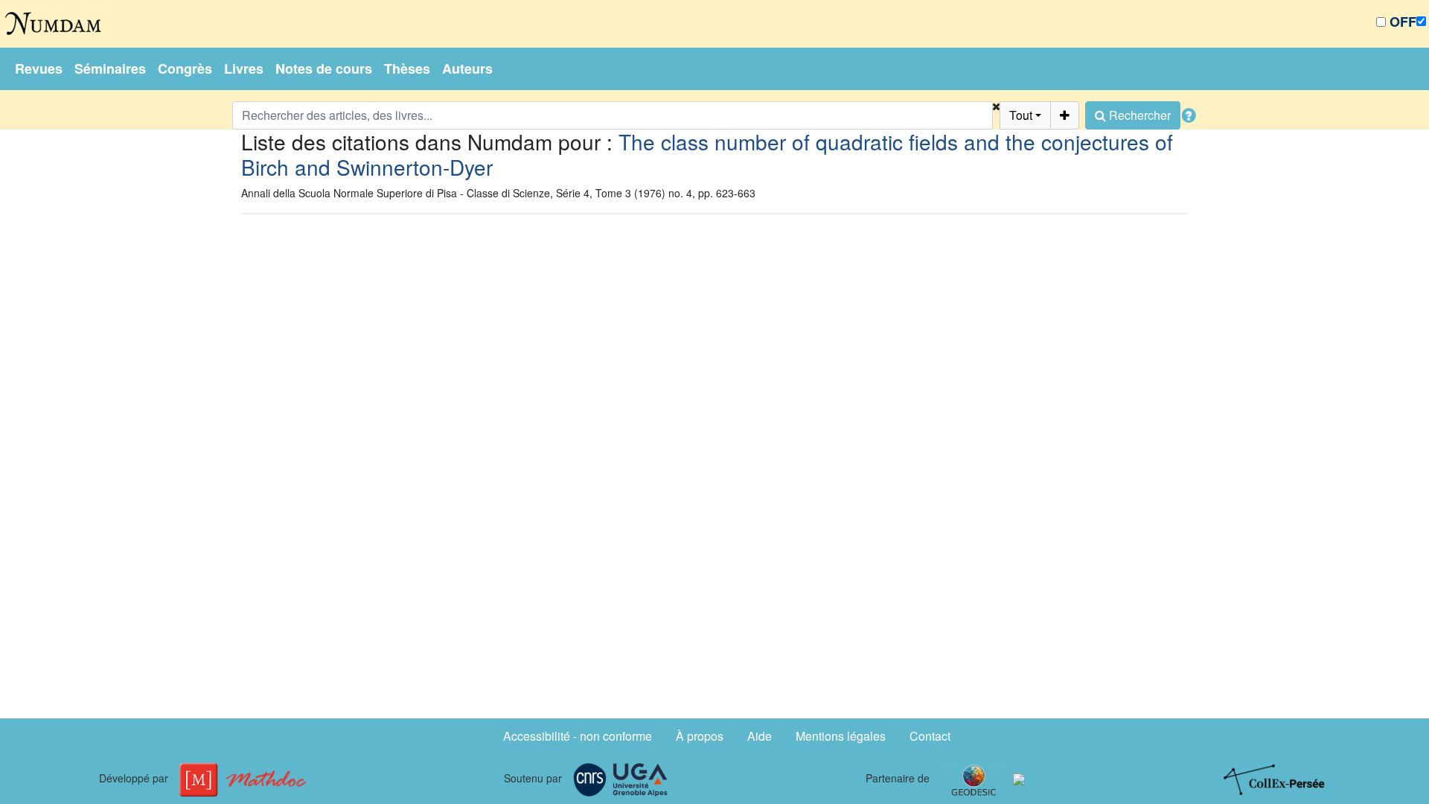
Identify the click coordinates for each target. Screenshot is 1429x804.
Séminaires (110, 68)
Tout (1020, 115)
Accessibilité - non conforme (577, 735)
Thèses (407, 68)
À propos (699, 735)
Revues (39, 68)
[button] (996, 115)
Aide (759, 735)
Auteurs (467, 68)
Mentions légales (841, 735)
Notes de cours (323, 68)
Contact (929, 735)
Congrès (185, 68)
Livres (243, 68)
